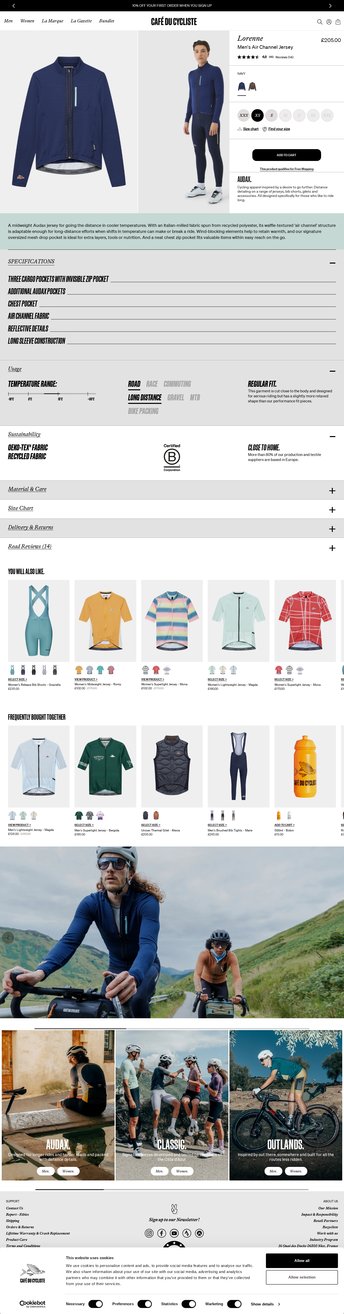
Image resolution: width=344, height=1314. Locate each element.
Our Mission (328, 1208)
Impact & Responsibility (319, 1214)
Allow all (302, 1260)
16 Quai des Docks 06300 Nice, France (308, 1246)
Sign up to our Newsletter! (174, 1219)
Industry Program (324, 1240)
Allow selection (302, 1277)
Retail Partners (326, 1221)
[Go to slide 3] (263, 1028)
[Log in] (327, 20)
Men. (46, 1171)
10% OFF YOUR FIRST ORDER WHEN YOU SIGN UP (172, 5)
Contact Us (14, 1208)
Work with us (327, 1233)
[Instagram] (149, 1233)
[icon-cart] (337, 20)
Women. (68, 1171)
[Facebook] (161, 1233)
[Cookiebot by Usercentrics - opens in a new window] (33, 1304)
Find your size (279, 128)
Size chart (251, 128)
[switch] (144, 1304)
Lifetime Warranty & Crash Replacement (38, 1233)
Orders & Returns (20, 1227)
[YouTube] (174, 1233)
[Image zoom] (68, 121)
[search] (318, 20)
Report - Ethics (17, 1214)
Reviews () (284, 57)
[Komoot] (199, 1233)
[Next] (333, 1110)
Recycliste (330, 1227)
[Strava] (187, 1233)
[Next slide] (330, 5)
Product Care (16, 1240)
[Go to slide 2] (172, 1028)
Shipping (12, 1221)
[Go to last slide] (13, 5)
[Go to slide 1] (80, 1028)
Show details (262, 1304)
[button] (286, 155)
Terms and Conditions (23, 1246)
